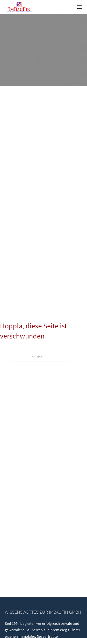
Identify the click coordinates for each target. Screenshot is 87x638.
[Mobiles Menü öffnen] (79, 7)
